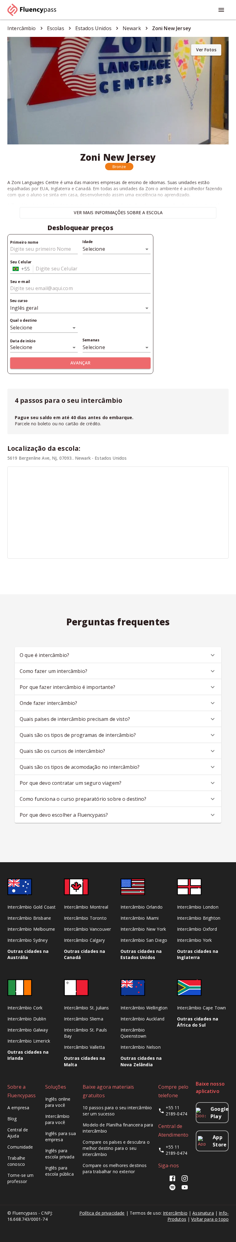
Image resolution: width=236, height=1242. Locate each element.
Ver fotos (206, 50)
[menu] (221, 9)
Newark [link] (132, 28)
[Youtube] (185, 1189)
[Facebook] (174, 1180)
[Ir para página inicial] (34, 10)
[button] (119, 166)
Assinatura (203, 1213)
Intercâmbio (175, 1213)
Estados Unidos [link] (93, 28)
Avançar (80, 363)
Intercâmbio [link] (21, 28)
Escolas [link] (55, 28)
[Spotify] (172, 1189)
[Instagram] (185, 1180)
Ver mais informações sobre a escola (118, 212)
